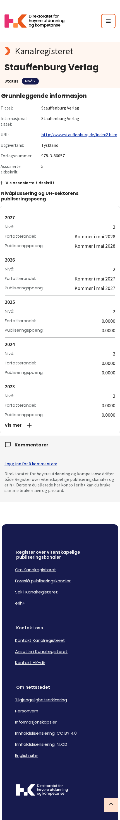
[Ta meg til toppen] (111, 805)
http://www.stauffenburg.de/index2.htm (79, 134)
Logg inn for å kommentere (30, 463)
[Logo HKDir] (60, 790)
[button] (60, 425)
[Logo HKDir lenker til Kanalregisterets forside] (37, 21)
